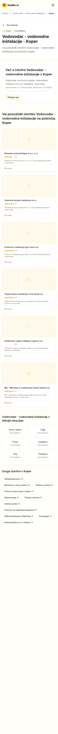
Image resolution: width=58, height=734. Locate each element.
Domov (5, 13)
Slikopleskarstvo (13, 479)
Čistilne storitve (44, 485)
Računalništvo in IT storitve (18, 522)
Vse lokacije (12, 25)
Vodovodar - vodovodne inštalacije (29, 13)
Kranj (15, 443)
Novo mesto (15, 431)
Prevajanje (45, 516)
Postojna (42, 455)
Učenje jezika (12, 504)
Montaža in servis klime (17, 485)
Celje (42, 431)
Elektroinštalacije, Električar (18, 516)
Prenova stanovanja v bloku (19, 491)
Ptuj (15, 455)
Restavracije (11, 497)
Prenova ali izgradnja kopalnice (20, 510)
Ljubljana (42, 443)
